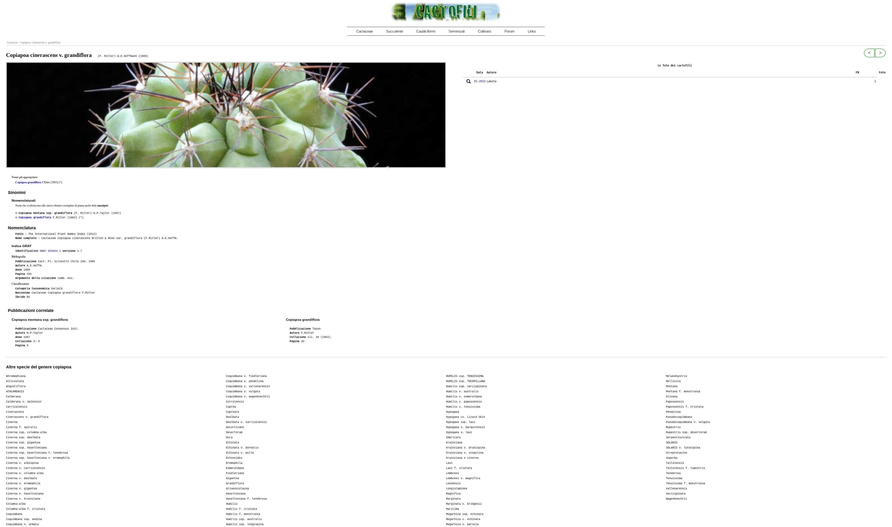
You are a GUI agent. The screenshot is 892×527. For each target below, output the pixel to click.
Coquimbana (14, 514)
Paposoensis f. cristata (684, 407)
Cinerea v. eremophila (23, 483)
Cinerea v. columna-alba (24, 473)
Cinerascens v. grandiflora (27, 417)
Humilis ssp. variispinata (466, 386)
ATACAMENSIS (15, 391)
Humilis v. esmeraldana (464, 396)
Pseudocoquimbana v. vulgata (688, 422)
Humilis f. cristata (241, 509)
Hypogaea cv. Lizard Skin (465, 417)
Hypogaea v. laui (459, 432)
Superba (671, 458)
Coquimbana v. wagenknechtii (248, 396)
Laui (449, 463)
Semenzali (457, 31)
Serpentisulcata (678, 437)
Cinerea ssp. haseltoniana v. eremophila (37, 458)
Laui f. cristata (459, 468)
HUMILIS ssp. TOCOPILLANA (465, 381)
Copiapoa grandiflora (28, 182)
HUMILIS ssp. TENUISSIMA (464, 376)
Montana (671, 386)
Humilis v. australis (462, 391)
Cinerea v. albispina (22, 463)
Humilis (231, 504)
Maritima (452, 509)
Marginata (453, 499)
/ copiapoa (24, 42)
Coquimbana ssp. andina (24, 519)
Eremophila (234, 463)
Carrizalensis (16, 407)
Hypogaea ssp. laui (460, 422)
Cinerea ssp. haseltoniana (26, 447)
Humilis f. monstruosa (243, 514)
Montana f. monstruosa (683, 391)
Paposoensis (675, 401)
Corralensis (235, 401)
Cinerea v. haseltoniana (24, 493)
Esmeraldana (235, 468)
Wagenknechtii (676, 499)
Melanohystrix (676, 376)
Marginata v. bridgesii (464, 504)
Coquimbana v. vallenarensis (248, 386)
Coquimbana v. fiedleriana (246, 376)
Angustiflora (16, 386)
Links (532, 31)
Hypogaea (452, 412)
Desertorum (234, 432)
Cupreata (232, 412)
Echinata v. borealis (242, 447)
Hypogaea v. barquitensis (465, 427)
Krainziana (454, 442)
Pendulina (673, 412)
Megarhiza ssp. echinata (464, 514)
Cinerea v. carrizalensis (25, 468)
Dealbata (232, 417)
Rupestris (673, 427)
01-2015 (479, 81)
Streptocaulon (676, 453)
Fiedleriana (235, 473)
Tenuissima (674, 478)
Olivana (671, 396)
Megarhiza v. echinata (463, 519)
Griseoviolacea (237, 488)
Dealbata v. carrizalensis (246, 422)
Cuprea (231, 407)
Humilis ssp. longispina (244, 524)
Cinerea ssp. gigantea (23, 442)
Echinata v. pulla (240, 453)
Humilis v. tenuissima (463, 407)
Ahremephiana (16, 376)
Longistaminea (456, 488)
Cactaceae (364, 31)
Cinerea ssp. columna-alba (26, 432)
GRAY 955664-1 (51, 251)
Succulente (394, 31)
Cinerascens (15, 412)
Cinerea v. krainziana (23, 499)
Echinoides (234, 458)
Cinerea (11, 422)
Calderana (13, 396)
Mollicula (673, 381)
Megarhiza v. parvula (462, 524)
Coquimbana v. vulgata (243, 391)
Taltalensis (675, 463)
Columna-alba (16, 504)
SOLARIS (671, 442)
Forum (510, 31)
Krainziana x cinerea (462, 458)
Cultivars (484, 31)
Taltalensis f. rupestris (685, 468)
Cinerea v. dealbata (21, 478)
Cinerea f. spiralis (21, 427)
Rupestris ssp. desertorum (686, 432)
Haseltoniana (236, 493)
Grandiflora (235, 483)
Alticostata (15, 381)
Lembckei (452, 473)
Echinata (232, 442)
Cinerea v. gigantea (21, 488)
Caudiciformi (425, 31)
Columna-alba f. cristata (25, 509)
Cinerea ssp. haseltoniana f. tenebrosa (37, 453)
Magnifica (453, 493)
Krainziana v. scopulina (464, 453)
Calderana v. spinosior (24, 401)
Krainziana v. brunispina (465, 447)
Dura (229, 437)
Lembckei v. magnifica (463, 478)
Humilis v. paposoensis (464, 401)
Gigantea (232, 478)
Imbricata (453, 437)
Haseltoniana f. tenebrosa (246, 499)
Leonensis (453, 483)
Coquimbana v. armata (22, 524)
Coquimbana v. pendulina (244, 381)
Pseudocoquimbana (679, 417)
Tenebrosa (673, 473)
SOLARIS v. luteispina (683, 447)
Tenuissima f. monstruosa (685, 483)
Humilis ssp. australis (244, 519)
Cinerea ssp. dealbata (23, 437)
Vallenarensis (676, 488)
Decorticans (235, 427)
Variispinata (675, 493)
